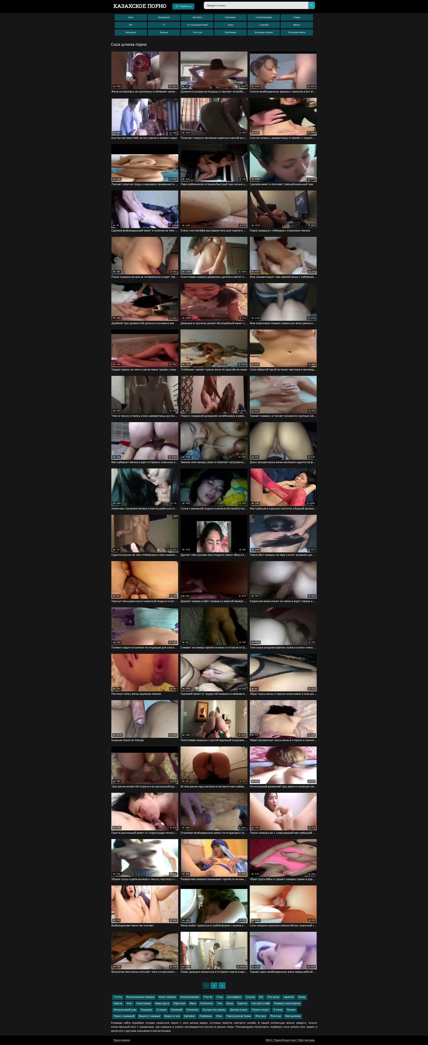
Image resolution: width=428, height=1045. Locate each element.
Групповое (230, 32)
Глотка (118, 997)
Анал (230, 25)
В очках (278, 1010)
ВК (130, 25)
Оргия (229, 1003)
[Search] (311, 5)
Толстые (197, 32)
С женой (263, 25)
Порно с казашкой (124, 1016)
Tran (219, 1003)
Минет (296, 25)
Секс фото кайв (261, 1003)
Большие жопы (296, 32)
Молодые (131, 32)
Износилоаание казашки (140, 997)
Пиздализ (146, 1010)
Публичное (206, 1003)
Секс (130, 17)
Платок (208, 997)
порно (140, 6)
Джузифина (234, 997)
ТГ (164, 25)
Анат (129, 1003)
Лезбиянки (205, 1016)
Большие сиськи (264, 32)
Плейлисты (185, 6)
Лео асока (273, 997)
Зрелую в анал (238, 1010)
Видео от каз (172, 1016)
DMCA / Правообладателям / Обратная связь (290, 1040)
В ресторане (144, 1003)
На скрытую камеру (214, 1010)
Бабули (118, 1003)
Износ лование (167, 997)
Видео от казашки (149, 1016)
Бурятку (242, 1003)
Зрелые (164, 32)
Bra (261, 997)
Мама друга (162, 1003)
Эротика (197, 17)
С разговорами (264, 17)
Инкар (301, 997)
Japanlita (289, 997)
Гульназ (250, 997)
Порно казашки (121, 1040)
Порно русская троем (238, 1016)
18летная (275, 1016)
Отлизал (161, 1010)
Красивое (230, 17)
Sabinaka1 (189, 1016)
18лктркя (260, 1016)
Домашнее (164, 17)
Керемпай (176, 1010)
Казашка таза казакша (287, 1003)
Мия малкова (292, 1016)
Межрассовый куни (125, 1010)
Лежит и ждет (260, 1010)
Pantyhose (192, 1010)
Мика (193, 1003)
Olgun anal (179, 1003)
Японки (291, 1010)
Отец (220, 997)
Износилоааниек (189, 997)
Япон (219, 1016)
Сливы (296, 17)
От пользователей (197, 25)
